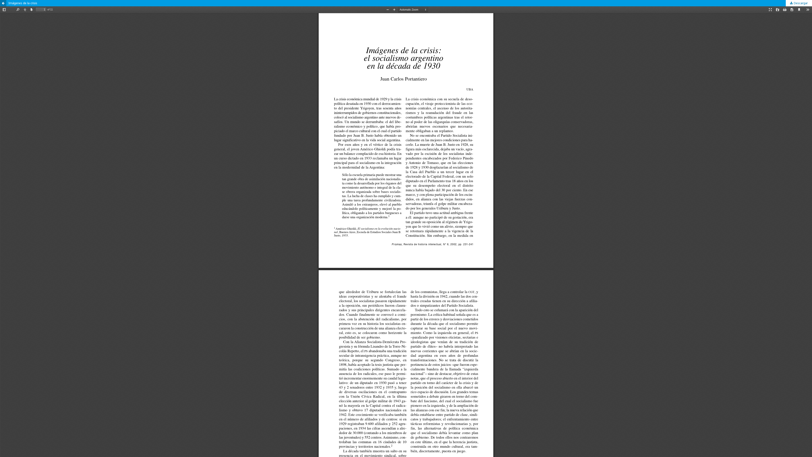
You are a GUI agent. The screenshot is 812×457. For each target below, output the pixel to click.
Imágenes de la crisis (22, 3)
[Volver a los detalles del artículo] (3, 3)
